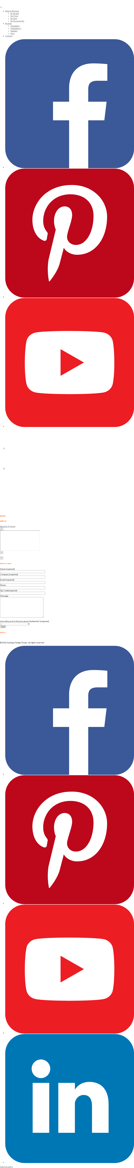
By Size (13, 18)
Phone (3, 585)
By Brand (14, 13)
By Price (14, 16)
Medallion (15, 26)
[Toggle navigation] (1, 7)
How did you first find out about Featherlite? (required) (24, 621)
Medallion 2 (15, 28)
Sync (12, 33)
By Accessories (17, 21)
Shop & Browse (12, 11)
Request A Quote (7, 526)
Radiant (13, 31)
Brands (8, 23)
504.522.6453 (6, 1167)
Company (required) (9, 574)
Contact (9, 36)
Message (4, 596)
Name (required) (7, 569)
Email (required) (7, 579)
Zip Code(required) (8, 590)
